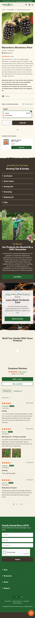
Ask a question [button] (17, 384)
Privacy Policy (7, 601)
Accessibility (26, 601)
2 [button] (16, 504)
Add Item (21, 147)
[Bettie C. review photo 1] (6, 453)
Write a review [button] (17, 379)
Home (3, 9)
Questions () (18, 391)
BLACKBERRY (10, 9)
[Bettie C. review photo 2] (16, 453)
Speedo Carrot (16, 140)
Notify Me (23, 123)
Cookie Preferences (17, 603)
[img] (6, 403)
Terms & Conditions (17, 601)
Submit (17, 559)
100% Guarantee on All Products (24, 1)
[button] (5, 56)
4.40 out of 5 (22, 372)
